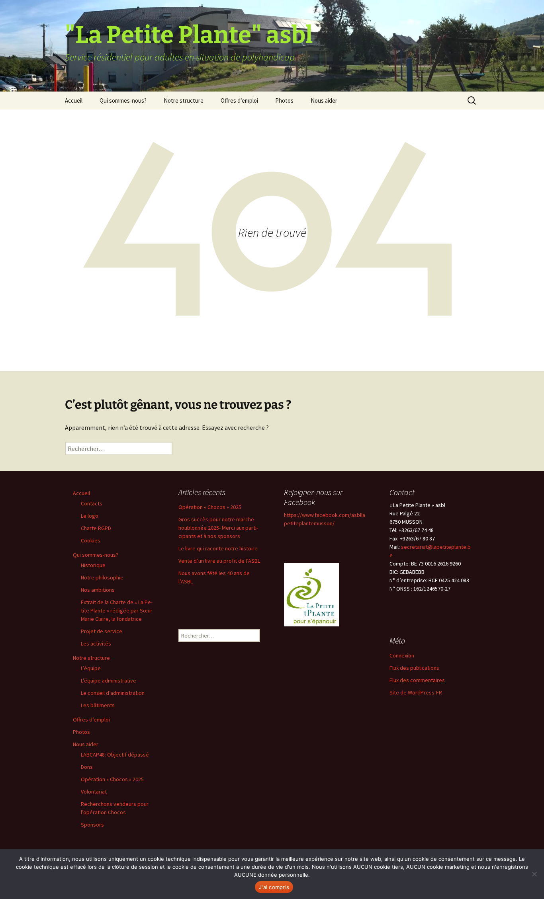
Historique (93, 565)
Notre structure (184, 100)
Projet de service (101, 631)
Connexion (401, 655)
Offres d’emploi (239, 100)
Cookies (90, 540)
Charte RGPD (96, 528)
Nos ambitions (98, 589)
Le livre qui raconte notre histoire (218, 548)
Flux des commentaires (417, 680)
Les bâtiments (98, 705)
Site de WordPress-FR (415, 692)
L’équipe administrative (108, 680)
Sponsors (92, 824)
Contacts (91, 503)
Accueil (73, 100)
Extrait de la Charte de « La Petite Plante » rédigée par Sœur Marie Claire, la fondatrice (117, 610)
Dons (87, 766)
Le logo (89, 515)
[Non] (534, 874)
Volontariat (94, 791)
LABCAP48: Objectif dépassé (115, 754)
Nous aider (324, 100)
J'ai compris (274, 887)
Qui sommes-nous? (123, 100)
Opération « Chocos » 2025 (112, 779)
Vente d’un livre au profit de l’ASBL (219, 560)
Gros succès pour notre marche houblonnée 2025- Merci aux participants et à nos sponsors (218, 528)
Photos (284, 100)
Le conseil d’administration (113, 692)
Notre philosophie (102, 577)
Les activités (96, 643)
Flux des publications (414, 667)
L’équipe (91, 668)
